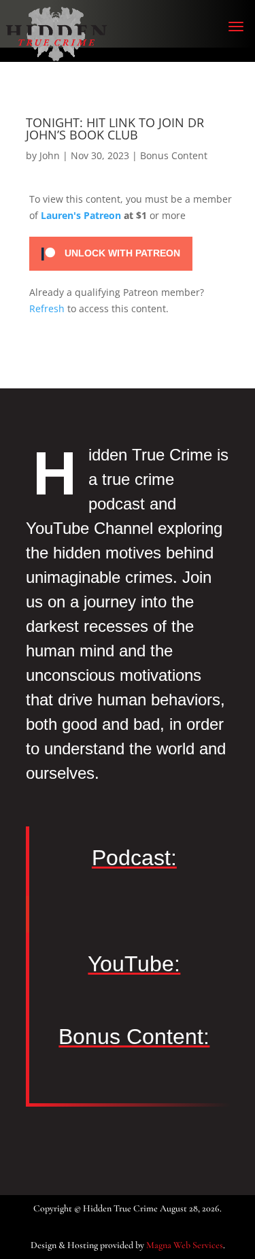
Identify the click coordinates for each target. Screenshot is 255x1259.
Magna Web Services (184, 1245)
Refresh (47, 308)
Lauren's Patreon (81, 215)
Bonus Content (173, 155)
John (49, 155)
